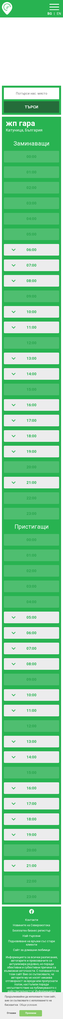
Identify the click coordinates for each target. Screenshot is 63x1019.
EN (59, 14)
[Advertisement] (31, 50)
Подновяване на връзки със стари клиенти (31, 942)
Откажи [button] (11, 1013)
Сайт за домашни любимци (31, 950)
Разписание (7, 4)
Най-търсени (31, 936)
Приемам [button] (30, 1013)
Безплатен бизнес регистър (31, 930)
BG (49, 14)
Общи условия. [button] (28, 1004)
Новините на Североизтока (31, 925)
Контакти (31, 920)
